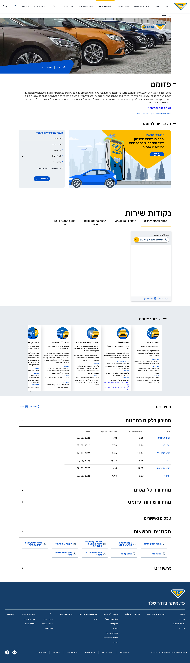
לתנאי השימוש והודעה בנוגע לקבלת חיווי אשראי (156, 113)
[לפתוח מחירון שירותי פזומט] (22, 502)
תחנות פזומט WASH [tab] (125, 220)
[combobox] (42, 156)
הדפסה (161, 299)
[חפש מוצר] (136, 239)
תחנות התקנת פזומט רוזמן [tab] (64, 222)
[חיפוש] (14, 6)
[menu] (166, 239)
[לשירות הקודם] (36, 390)
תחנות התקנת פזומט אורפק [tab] (95, 222)
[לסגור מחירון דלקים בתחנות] (22, 420)
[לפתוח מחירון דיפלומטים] (22, 489)
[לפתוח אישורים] (22, 567)
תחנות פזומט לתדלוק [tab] (156, 220)
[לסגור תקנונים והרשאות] (22, 531)
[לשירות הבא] (31, 390)
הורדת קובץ (148, 299)
